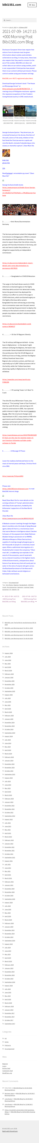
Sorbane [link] (9, 173)
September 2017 (10, 1024)
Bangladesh (23, 585)
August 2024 (9, 736)
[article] (19, 328)
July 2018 (8, 989)
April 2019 (8, 958)
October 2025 (9, 688)
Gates (7, 1042)
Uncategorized (13, 583)
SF (10, 589)
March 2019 (8, 961)
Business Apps (9, 1093)
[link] (3, 168)
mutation (5, 589)
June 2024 (8, 743)
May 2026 (8, 664)
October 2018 (9, 979)
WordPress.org (7, 1073)
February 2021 (9, 882)
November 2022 (9, 809)
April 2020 (8, 916)
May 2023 (8, 788)
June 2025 (8, 702)
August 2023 (9, 778)
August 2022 (9, 819)
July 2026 (8, 657)
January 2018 (9, 1010)
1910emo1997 (23, 27)
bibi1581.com (11, 5)
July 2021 (8, 864)
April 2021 (8, 875)
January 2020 (9, 927)
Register (5, 1064)
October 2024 (9, 729)
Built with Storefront (10, 1131)
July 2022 (8, 823)
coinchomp (8, 1099)
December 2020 (9, 889)
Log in (4, 1066)
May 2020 (8, 913)
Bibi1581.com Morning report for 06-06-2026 (19, 635)
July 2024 (8, 740)
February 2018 (9, 1006)
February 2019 (9, 965)
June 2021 (8, 868)
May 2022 (8, 830)
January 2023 (9, 802)
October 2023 (9, 771)
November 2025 (9, 684)
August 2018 (9, 986)
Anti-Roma (9, 585)
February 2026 (9, 674)
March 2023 (8, 795)
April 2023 (8, 792)
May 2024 (8, 747)
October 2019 (9, 937)
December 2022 (9, 806)
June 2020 (8, 909)
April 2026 (8, 667)
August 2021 (9, 861)
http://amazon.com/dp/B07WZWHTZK (16, 89)
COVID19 (30, 585)
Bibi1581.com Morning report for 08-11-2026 (19, 628)
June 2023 (8, 785)
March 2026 (8, 670)
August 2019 (9, 944)
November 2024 (9, 726)
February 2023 (9, 799)
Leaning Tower (28, 587)
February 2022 (9, 840)
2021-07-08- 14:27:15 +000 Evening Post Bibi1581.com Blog (10, 599)
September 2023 (10, 774)
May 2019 (8, 954)
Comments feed (7, 1071)
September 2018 (10, 982)
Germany (20, 587)
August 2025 (9, 695)
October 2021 (9, 854)
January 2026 (9, 677)
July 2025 (8, 698)
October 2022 (9, 812)
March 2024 (8, 754)
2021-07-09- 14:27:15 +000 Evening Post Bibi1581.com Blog (29, 599)
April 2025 (8, 709)
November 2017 (9, 1017)
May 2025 (8, 705)
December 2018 (9, 972)
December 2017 (9, 1013)
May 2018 (8, 996)
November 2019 (9, 934)
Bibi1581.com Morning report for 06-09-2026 (19, 631)
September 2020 (10, 899)
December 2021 (9, 847)
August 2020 (9, 902)
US (18, 589)
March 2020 (8, 920)
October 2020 (9, 895)
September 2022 (10, 816)
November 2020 (9, 892)
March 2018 (8, 1003)
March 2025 (8, 712)
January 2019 (9, 968)
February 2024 (9, 757)
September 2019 (10, 940)
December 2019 (9, 930)
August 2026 (9, 653)
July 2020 (8, 906)
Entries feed (6, 1068)
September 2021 (10, 857)
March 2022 (8, 837)
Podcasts (8, 1045)
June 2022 (8, 826)
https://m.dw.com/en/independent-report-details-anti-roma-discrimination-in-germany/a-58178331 (17, 265)
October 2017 (9, 1020)
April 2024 (8, 750)
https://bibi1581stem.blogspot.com (15, 489)
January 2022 (9, 844)
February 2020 (9, 923)
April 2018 (8, 999)
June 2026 (8, 660)
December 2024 (9, 722)
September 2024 (10, 733)
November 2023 (9, 767)
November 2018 (9, 975)
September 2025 (10, 691)
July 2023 (8, 781)
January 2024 (9, 760)
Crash (4, 587)
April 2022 (8, 833)
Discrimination (12, 587)
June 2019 (8, 951)
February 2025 (9, 715)
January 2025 (9, 719)
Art (6, 1038)
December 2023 (9, 764)
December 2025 (9, 681)
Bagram (16, 585)
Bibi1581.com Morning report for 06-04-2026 (19, 638)
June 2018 (8, 992)
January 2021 (9, 885)
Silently (14, 589)
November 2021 (9, 850)
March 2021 (8, 878)
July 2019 (8, 947)
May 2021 (8, 871)
